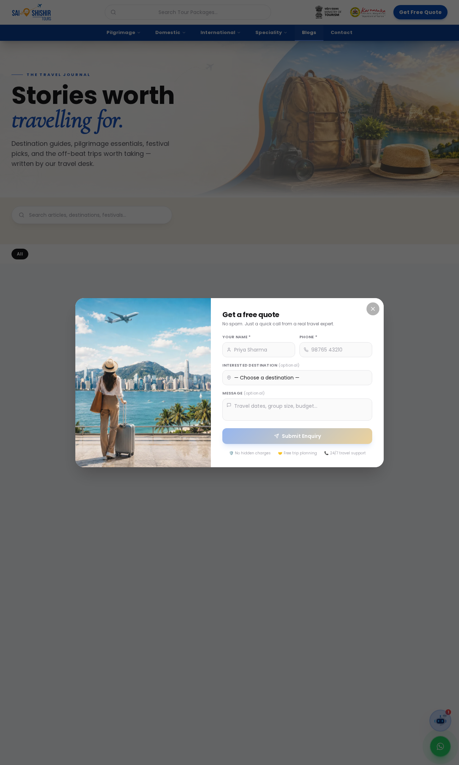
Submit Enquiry (301, 435)
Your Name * (236, 337)
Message (243, 393)
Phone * (308, 337)
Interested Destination (260, 365)
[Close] (372, 308)
